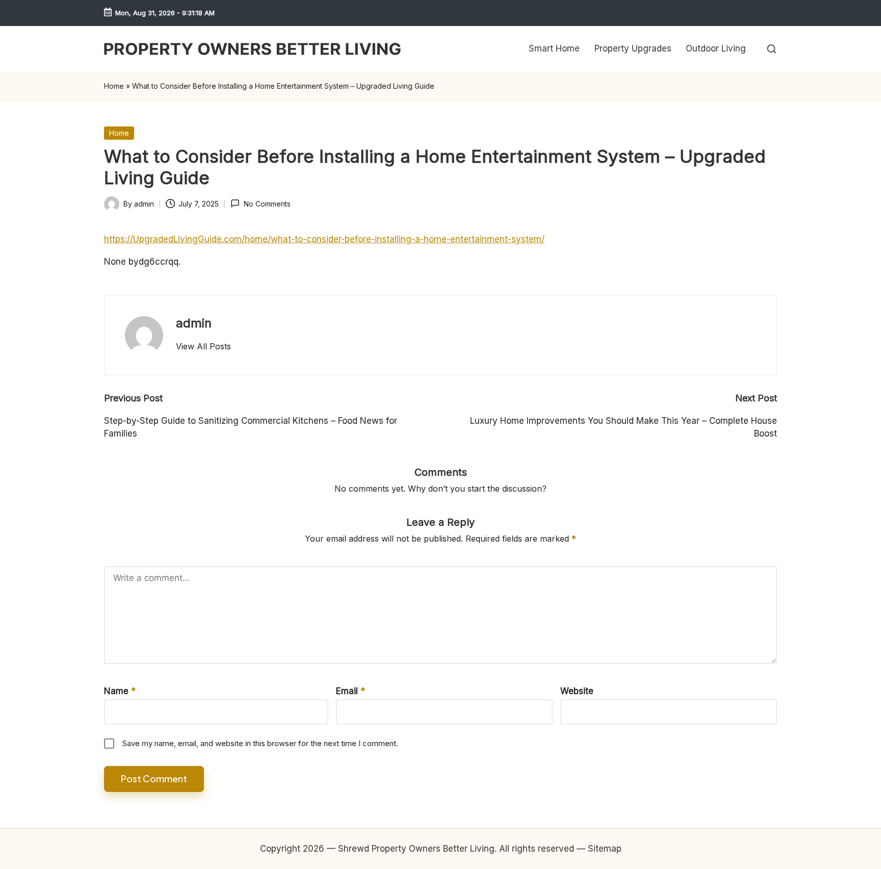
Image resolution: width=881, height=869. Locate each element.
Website (576, 691)
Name (120, 691)
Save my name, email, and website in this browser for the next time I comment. (260, 743)
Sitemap (604, 849)
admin (194, 323)
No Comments (267, 203)
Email (350, 691)
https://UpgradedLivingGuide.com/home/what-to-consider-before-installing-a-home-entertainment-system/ (324, 239)
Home (114, 86)
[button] (203, 346)
